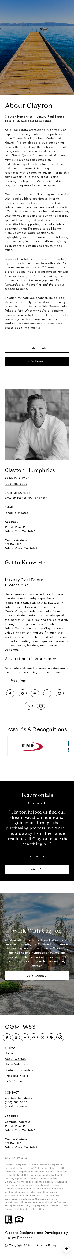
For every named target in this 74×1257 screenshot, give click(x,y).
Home (9, 1053)
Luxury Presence (19, 1238)
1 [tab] (30, 856)
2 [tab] (37, 856)
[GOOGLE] (23, 693)
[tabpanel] (37, 824)
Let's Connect (37, 361)
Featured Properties (19, 1070)
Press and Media (16, 1075)
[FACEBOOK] (10, 693)
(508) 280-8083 (16, 484)
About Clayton (15, 1059)
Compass (22, 1171)
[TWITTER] (29, 706)
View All (37, 869)
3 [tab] (43, 856)
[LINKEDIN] (47, 693)
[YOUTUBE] (35, 693)
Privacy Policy (47, 1245)
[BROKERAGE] (41, 706)
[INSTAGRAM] (60, 693)
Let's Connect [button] (37, 975)
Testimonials (37, 348)
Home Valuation (16, 1064)
